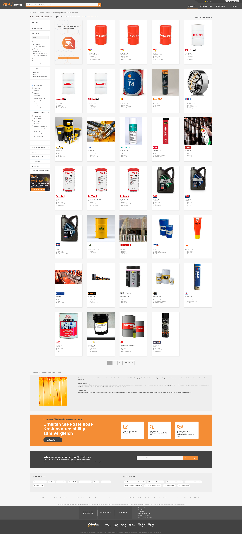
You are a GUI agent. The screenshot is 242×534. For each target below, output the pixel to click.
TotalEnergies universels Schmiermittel (135, 482)
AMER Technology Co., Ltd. (41, 53)
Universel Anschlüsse (85, 482)
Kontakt (133, 71)
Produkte (191, 6)
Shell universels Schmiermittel (174, 482)
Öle (35, 74)
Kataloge (203, 6)
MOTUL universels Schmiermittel (133, 485)
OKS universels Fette (183, 485)
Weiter (128, 362)
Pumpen (96, 482)
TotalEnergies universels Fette (153, 485)
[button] (40, 33)
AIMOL (36, 49)
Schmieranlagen (106, 482)
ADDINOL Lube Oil (39, 46)
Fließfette (51, 482)
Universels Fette (61, 482)
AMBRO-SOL (37, 51)
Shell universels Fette (169, 485)
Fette (36, 72)
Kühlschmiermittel (38, 485)
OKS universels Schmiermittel (155, 482)
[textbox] (62, 5)
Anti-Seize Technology (40, 55)
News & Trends (220, 6)
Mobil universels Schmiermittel (193, 482)
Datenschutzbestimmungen (60, 461)
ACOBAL (36, 44)
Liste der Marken (142, 508)
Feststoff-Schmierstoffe (40, 76)
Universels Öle (72, 482)
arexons (36, 58)
